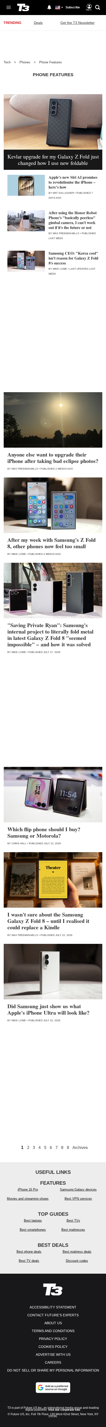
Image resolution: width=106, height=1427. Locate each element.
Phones (24, 62)
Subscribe (73, 7)
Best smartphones (33, 1230)
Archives (80, 1148)
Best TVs (73, 1220)
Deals (38, 23)
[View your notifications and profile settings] (49, 7)
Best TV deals (29, 1261)
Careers (53, 1362)
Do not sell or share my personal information (53, 1370)
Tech (7, 62)
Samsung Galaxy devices (78, 1189)
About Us (53, 1323)
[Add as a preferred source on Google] (53, 1387)
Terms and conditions (53, 1331)
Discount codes (77, 1261)
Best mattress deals (77, 1251)
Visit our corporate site (64, 1409)
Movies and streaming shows (28, 1198)
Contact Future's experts (53, 1315)
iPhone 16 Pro (28, 1189)
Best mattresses (73, 1230)
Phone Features (50, 62)
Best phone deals (29, 1251)
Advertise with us (53, 1355)
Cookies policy (53, 1347)
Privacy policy (53, 1339)
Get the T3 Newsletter (77, 23)
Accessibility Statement (53, 1307)
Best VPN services (78, 1198)
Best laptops (33, 1220)
